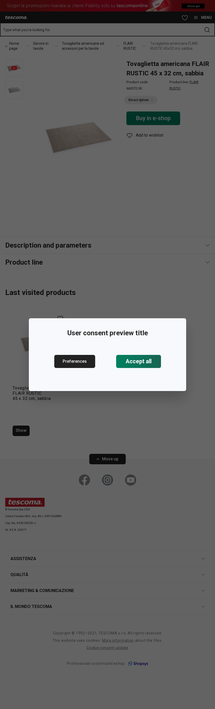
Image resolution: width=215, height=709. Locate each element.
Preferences (75, 361)
